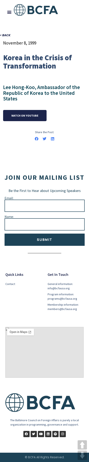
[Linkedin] (48, 434)
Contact (10, 284)
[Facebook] (26, 434)
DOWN (82, 455)
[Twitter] (34, 434)
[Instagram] (63, 434)
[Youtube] (41, 434)
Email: (9, 198)
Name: (9, 216)
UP (82, 445)
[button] (9, 12)
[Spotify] (55, 434)
